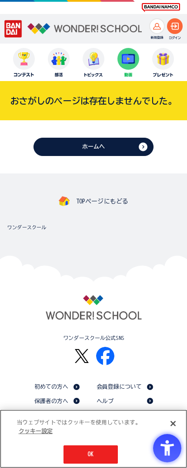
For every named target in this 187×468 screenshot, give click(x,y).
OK (90, 454)
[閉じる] (173, 423)
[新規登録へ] (157, 26)
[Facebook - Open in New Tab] (105, 356)
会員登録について (119, 387)
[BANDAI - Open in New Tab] (13, 28)
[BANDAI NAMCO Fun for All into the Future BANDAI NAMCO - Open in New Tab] (161, 7)
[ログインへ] (175, 26)
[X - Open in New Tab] (82, 356)
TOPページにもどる (102, 201)
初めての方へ (51, 387)
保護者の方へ (51, 401)
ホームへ (93, 146)
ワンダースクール (26, 227)
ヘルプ (105, 401)
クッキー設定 (36, 431)
